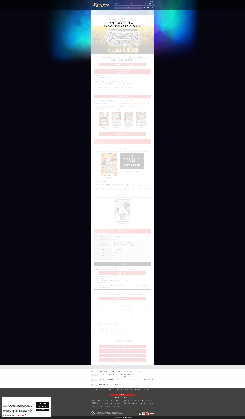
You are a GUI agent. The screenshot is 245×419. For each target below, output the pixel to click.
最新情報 (100, 371)
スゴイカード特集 (108, 374)
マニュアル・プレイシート (118, 376)
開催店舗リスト (122, 134)
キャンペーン (140, 371)
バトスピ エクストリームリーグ (117, 381)
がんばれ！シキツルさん (145, 381)
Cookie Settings (137, 389)
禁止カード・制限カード (128, 376)
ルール (137, 3)
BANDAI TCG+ (98, 267)
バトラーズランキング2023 (122, 298)
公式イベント (101, 379)
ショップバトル (108, 379)
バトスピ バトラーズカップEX (122, 351)
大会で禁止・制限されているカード (142, 316)
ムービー (131, 3)
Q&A (122, 316)
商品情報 (117, 3)
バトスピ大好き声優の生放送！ (104, 384)
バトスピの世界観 (115, 384)
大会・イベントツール (141, 379)
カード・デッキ (124, 3)
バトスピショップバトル (122, 346)
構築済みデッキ (114, 371)
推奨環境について (119, 389)
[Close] (48, 399)
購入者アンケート (133, 371)
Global (152, 1)
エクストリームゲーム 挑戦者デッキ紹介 (127, 374)
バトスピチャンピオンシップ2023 (122, 64)
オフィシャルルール (103, 316)
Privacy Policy (21, 415)
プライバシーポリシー (146, 389)
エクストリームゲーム (149, 7)
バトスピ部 (151, 4)
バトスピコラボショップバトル (122, 355)
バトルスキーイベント (123, 360)
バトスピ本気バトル (135, 381)
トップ (96, 389)
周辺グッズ (120, 371)
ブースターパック (107, 371)
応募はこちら (122, 273)
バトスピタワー (126, 371)
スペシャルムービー (127, 381)
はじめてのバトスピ (103, 389)
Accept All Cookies (42, 403)
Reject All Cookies (42, 406)
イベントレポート (123, 379)
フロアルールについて (132, 379)
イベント (144, 3)
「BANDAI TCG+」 (108, 276)
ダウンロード (110, 376)
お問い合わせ (111, 389)
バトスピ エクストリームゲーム (104, 381)
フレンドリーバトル (115, 379)
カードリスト (101, 374)
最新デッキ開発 (115, 374)
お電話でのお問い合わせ (128, 389)
